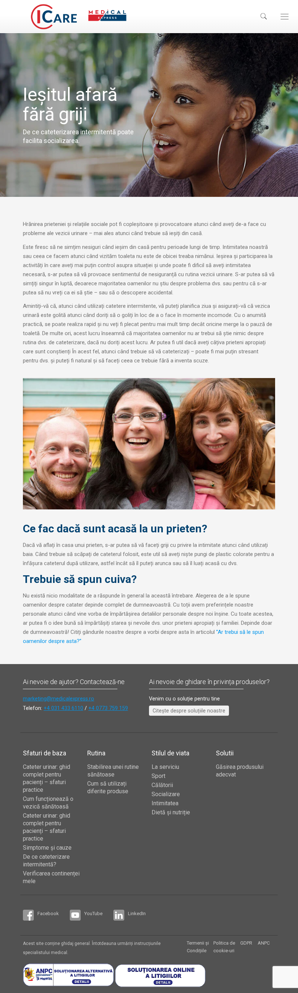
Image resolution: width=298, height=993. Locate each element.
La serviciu (165, 766)
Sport (158, 775)
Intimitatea (165, 803)
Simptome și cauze (47, 847)
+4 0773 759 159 (108, 708)
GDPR (246, 943)
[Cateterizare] (53, 16)
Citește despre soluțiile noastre (189, 711)
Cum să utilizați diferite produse (107, 787)
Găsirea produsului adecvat (239, 770)
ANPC (264, 943)
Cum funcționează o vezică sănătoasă (48, 802)
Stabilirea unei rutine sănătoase (113, 770)
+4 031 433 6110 (63, 708)
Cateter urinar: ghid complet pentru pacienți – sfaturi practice (46, 778)
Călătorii (162, 785)
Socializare (166, 794)
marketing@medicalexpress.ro (58, 699)
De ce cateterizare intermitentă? (46, 860)
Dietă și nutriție (171, 812)
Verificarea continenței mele (51, 877)
